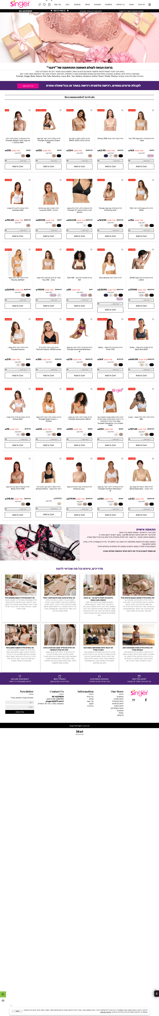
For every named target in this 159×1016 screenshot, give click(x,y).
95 (8, 429)
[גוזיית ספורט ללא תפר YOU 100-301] (79, 269)
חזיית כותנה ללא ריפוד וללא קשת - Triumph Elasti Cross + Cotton (48, 419)
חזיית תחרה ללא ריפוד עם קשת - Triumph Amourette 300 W (79, 418)
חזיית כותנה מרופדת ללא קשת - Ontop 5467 (18, 418)
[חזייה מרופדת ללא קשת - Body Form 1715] (110, 339)
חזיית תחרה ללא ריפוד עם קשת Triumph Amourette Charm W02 (48, 140)
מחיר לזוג (38, 249)
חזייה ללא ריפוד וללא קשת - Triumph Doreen (17, 348)
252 (39, 150)
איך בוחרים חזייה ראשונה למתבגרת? (20, 648)
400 (91, 429)
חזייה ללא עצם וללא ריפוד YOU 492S (141, 209)
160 (132, 150)
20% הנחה (101, 249)
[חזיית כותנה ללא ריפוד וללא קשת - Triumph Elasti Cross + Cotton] (49, 413)
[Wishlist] (44, 4)
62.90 (102, 150)
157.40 (133, 429)
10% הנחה (101, 110)
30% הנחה (101, 180)
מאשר (17, 1011)
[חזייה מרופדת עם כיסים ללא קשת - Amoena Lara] (79, 483)
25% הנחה (8, 180)
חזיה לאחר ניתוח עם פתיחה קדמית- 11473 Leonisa (48, 209)
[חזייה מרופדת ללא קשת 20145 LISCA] (141, 269)
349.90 (90, 499)
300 (70, 429)
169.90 (102, 220)
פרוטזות (120, 715)
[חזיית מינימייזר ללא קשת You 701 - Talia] (141, 130)
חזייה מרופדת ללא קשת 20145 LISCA (141, 279)
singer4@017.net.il (55, 701)
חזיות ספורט (118, 699)
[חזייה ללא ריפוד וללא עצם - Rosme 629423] (17, 276)
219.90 (28, 499)
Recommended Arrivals (80, 97)
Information (85, 691)
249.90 (120, 220)
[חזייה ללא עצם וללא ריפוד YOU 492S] (141, 200)
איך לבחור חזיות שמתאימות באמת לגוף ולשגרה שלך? (98, 649)
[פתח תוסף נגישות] (156, 993)
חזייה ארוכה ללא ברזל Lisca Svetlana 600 (17, 209)
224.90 (72, 220)
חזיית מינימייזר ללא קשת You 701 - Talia (141, 139)
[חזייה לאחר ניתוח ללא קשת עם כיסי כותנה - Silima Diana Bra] (141, 483)
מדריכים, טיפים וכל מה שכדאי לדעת (79, 568)
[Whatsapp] (3, 995)
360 (60, 150)
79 (92, 290)
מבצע (6, 110)
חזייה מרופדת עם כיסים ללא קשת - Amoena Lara (79, 488)
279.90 (72, 498)
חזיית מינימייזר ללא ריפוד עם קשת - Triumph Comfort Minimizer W (110, 489)
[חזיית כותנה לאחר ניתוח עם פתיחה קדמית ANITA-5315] (79, 130)
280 (29, 359)
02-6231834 (58, 696)
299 (60, 220)
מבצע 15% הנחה (102, 319)
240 (121, 429)
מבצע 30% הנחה (41, 110)
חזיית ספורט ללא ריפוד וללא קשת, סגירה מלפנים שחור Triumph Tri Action (79, 210)
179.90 (133, 289)
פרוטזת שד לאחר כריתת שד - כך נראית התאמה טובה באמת (98, 599)
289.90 (41, 220)
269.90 (10, 289)
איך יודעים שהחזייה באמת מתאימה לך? (20, 598)
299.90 (90, 220)
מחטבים (97, 4)
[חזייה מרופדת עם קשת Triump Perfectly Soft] (110, 200)
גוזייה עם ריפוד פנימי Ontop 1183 (110, 138)
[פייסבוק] (149, 4)
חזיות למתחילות (117, 708)
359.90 (90, 150)
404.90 (134, 359)
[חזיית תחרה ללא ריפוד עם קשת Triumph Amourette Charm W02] (49, 130)
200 (152, 150)
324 (70, 150)
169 (101, 359)
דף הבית (141, 4)
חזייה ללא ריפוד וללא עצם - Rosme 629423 (17, 279)
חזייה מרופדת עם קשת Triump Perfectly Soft (110, 209)
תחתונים (108, 4)
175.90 (10, 498)
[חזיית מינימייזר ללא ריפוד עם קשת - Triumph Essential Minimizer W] (79, 339)
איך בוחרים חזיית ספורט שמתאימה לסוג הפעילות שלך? (137, 649)
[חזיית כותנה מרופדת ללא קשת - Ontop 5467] (18, 413)
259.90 (28, 220)
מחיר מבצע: (138, 150)
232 (132, 498)
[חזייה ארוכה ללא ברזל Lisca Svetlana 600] (18, 204)
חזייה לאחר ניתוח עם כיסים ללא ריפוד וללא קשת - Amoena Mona (48, 488)
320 (29, 150)
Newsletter (27, 691)
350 (60, 429)
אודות (131, 4)
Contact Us (57, 691)
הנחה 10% (70, 110)
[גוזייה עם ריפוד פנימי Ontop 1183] (110, 130)
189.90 (59, 359)
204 (101, 429)
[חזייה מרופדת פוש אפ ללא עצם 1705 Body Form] (18, 483)
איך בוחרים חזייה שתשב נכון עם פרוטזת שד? (137, 598)
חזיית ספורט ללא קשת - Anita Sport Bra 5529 (141, 348)
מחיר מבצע (132, 110)
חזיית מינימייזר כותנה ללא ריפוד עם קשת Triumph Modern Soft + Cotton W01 (17, 140)
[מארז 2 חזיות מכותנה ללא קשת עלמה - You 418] (49, 269)
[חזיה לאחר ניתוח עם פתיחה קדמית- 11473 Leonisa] (49, 204)
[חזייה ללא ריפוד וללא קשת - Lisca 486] (141, 413)
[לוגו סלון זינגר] (22, 4)
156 (132, 220)
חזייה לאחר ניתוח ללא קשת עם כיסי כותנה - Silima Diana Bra (141, 488)
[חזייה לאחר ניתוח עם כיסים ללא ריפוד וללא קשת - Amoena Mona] (49, 483)
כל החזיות (120, 4)
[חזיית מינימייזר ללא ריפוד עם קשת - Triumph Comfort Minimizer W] (110, 483)
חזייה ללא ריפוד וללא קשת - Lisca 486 (141, 418)
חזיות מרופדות (117, 703)
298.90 (90, 359)
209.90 (151, 429)
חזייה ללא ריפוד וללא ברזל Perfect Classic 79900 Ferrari (48, 348)
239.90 (151, 290)
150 (39, 359)
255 (9, 150)
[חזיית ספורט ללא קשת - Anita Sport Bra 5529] (141, 339)
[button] (141, 166)
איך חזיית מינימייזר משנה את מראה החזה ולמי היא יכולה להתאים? (59, 649)
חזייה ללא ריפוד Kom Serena (110, 278)
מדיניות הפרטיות (105, 1012)
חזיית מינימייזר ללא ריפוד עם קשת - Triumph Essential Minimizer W (79, 349)
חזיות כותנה (118, 706)
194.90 (10, 220)
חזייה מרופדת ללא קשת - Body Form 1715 (110, 348)
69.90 (121, 150)
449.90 (151, 359)
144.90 (59, 290)
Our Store (117, 691)
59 (69, 289)
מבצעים (77, 4)
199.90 (120, 359)
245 (39, 429)
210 (70, 359)
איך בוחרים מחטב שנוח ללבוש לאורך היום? (59, 598)
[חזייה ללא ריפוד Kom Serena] (110, 274)
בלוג (67, 4)
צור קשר (57, 4)
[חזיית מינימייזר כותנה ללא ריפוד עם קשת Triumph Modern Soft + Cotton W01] (18, 130)
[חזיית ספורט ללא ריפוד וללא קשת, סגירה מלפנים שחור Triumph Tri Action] (79, 202)
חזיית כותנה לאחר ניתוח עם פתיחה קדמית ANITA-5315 (79, 139)
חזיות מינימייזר (117, 701)
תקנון (91, 703)
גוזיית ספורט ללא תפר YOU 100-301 (79, 279)
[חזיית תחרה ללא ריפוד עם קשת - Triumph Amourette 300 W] (79, 413)
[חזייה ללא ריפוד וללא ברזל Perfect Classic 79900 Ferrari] (49, 343)
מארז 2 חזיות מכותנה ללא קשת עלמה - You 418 (48, 279)
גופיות (87, 4)
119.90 (40, 289)
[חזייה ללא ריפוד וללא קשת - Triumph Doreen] (18, 343)
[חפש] (39, 4)
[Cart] (49, 4)
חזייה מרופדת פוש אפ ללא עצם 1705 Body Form (17, 488)
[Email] (3, 1001)
